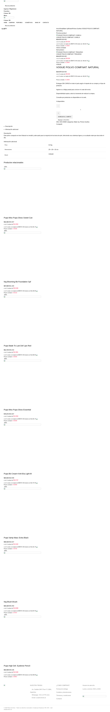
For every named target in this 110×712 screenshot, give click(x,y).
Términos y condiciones (63, 695)
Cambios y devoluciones (63, 692)
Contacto (59, 698)
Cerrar (3, 28)
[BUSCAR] (104, 6)
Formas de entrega (62, 689)
